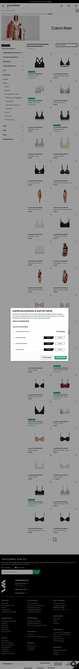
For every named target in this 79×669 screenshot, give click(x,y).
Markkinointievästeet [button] (20, 344)
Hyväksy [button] (60, 337)
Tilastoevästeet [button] (19, 349)
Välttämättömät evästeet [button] (21, 332)
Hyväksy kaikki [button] (61, 357)
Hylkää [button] (49, 337)
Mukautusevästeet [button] (20, 338)
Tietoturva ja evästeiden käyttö (21, 321)
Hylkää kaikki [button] (46, 357)
